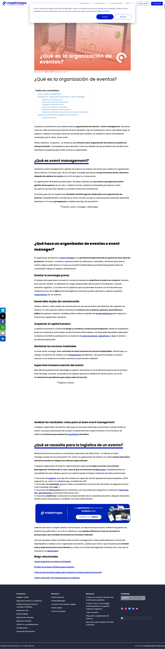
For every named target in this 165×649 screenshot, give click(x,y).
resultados (73, 434)
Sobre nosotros (57, 597)
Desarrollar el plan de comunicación (55, 102)
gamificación (45, 493)
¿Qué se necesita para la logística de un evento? (57, 115)
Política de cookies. (103, 11)
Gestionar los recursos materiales (54, 107)
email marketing (104, 313)
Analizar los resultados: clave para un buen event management (65, 112)
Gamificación (22, 628)
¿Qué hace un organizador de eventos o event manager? (61, 97)
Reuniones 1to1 (22, 610)
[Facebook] (3, 321)
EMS (57, 291)
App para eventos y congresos (29, 601)
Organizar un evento (61, 72)
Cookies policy (149, 646)
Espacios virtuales (23, 621)
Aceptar (105, 17)
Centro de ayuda (58, 611)
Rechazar (123, 17)
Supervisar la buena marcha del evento (56, 109)
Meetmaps (100, 469)
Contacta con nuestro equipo (63, 604)
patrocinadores (89, 336)
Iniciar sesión (143, 3)
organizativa (40, 294)
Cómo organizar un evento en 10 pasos (52, 561)
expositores (103, 336)
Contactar (157, 3)
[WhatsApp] (3, 327)
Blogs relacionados (49, 118)
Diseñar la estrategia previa (52, 100)
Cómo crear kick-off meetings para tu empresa (57, 578)
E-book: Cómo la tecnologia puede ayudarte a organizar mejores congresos (97, 606)
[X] (3, 316)
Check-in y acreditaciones (27, 624)
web (55, 487)
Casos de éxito (92, 612)
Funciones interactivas (25, 631)
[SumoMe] (3, 338)
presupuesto (75, 355)
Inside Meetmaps (58, 601)
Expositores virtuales (24, 617)
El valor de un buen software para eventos (54, 567)
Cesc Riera (40, 72)
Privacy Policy (160, 646)
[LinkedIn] (3, 310)
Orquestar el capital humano (52, 104)
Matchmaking (22, 614)
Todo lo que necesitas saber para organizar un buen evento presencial (68, 572)
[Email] (3, 333)
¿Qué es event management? (49, 94)
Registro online (22, 597)
